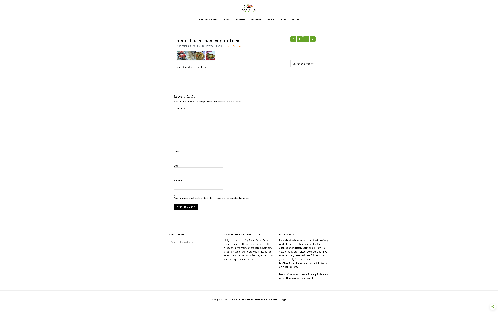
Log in (284, 299)
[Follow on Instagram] (300, 39)
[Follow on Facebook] (306, 39)
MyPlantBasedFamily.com (294, 263)
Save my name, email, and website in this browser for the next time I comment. (212, 198)
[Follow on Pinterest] (293, 39)
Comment (179, 108)
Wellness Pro (236, 299)
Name (177, 151)
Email (177, 165)
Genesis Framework (256, 299)
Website (178, 180)
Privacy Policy (316, 274)
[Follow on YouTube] (313, 39)
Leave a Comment (233, 46)
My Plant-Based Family (249, 8)
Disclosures (292, 278)
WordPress (273, 299)
